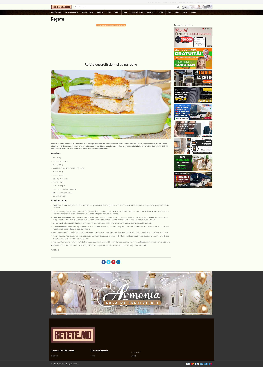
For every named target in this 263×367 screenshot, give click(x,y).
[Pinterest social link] (113, 262)
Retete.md (60, 364)
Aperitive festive (103, 25)
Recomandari (135, 352)
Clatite (93, 356)
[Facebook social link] (104, 262)
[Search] (177, 7)
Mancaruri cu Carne (117, 25)
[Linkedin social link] (118, 262)
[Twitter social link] (108, 262)
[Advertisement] (111, 44)
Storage (133, 356)
